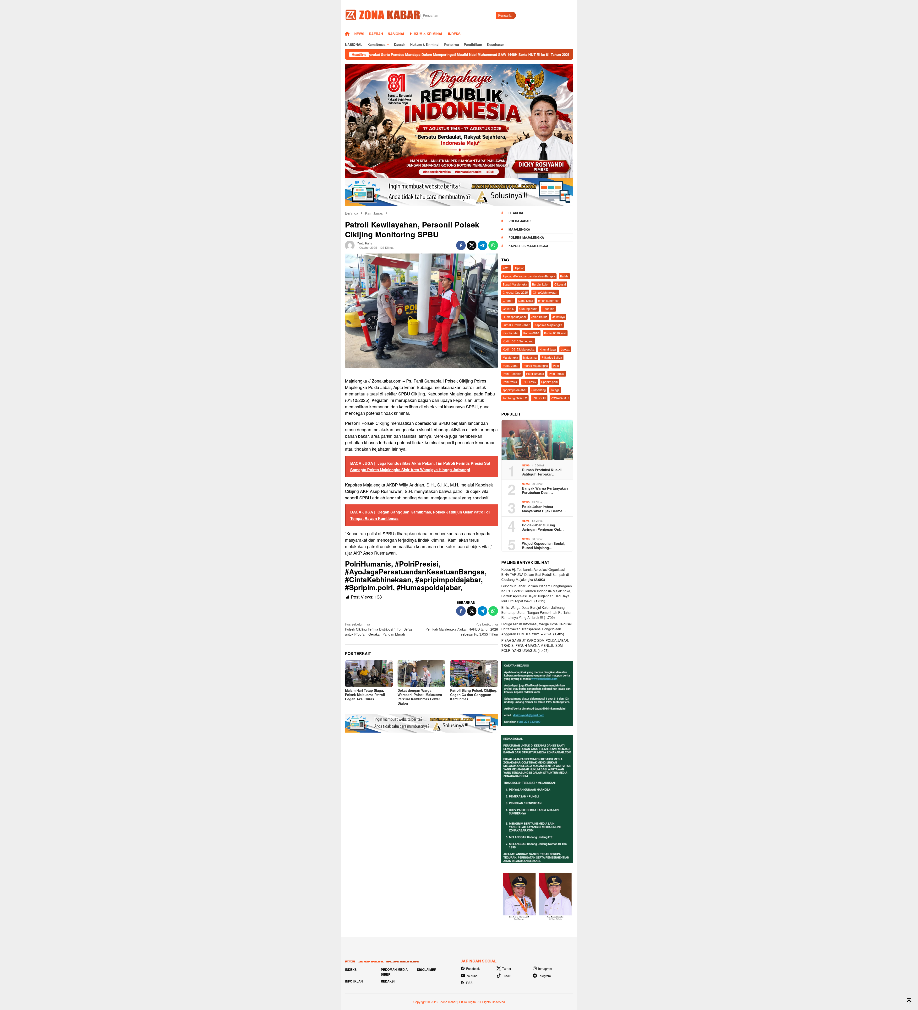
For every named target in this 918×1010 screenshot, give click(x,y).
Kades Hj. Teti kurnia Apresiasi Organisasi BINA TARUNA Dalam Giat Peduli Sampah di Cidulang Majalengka (535, 574)
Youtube (471, 975)
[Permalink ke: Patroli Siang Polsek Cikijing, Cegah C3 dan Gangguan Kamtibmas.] (474, 673)
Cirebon (508, 300)
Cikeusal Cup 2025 (515, 292)
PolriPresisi (510, 382)
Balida (564, 276)
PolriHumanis (535, 374)
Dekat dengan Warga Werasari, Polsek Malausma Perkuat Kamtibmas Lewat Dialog (420, 697)
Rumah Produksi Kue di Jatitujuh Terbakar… (542, 472)
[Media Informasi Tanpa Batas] (382, 14)
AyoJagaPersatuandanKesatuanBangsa (529, 276)
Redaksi (388, 981)
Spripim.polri (549, 382)
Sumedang (538, 390)
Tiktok (506, 975)
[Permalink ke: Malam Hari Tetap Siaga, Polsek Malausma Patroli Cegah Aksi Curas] (369, 673)
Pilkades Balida (552, 357)
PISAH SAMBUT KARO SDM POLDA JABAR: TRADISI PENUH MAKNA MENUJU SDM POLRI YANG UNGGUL (535, 645)
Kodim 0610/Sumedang (518, 341)
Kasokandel (510, 333)
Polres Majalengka (526, 237)
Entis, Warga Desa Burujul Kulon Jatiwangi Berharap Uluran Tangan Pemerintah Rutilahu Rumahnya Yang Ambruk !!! (536, 612)
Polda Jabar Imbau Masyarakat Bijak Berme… (544, 508)
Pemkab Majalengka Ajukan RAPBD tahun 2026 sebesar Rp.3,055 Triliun (462, 629)
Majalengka (519, 229)
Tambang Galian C (515, 398)
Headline (516, 213)
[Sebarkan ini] (461, 245)
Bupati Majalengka (515, 284)
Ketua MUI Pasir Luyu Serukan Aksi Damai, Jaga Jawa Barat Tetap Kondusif (540, 54)
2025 (506, 268)
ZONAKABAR (560, 398)
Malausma (530, 357)
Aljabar (519, 268)
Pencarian (506, 15)
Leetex (565, 349)
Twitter (506, 968)
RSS (469, 982)
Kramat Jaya (548, 349)
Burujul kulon (540, 284)
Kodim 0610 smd (555, 333)
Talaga (555, 390)
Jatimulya (558, 317)
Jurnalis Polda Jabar (516, 325)
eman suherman (548, 300)
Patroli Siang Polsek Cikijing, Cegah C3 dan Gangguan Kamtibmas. (473, 694)
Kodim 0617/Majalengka (519, 349)
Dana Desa (525, 300)
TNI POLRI (539, 398)
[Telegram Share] (482, 245)
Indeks (351, 969)
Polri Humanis (512, 374)
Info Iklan (354, 981)
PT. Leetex (529, 382)
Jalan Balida (539, 317)
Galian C (508, 309)
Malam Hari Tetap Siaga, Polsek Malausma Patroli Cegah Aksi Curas (365, 694)
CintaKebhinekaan (545, 292)
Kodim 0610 (531, 333)
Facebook (473, 968)
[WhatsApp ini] (493, 245)
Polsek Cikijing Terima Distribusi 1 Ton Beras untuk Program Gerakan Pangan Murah (378, 629)
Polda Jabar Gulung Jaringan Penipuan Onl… (543, 527)
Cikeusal (560, 284)
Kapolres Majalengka (528, 245)
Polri (556, 365)
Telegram (544, 975)
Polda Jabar (519, 221)
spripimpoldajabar (514, 390)
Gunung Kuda (528, 309)
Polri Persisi (556, 374)
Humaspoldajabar (514, 317)
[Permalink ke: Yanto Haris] (350, 245)
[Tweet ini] (471, 245)
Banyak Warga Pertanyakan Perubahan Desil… (545, 490)
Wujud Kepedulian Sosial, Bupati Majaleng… (543, 545)
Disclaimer (426, 969)
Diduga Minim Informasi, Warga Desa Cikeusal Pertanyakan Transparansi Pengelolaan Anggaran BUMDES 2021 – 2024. (536, 628)
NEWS (526, 465)
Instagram (545, 968)
